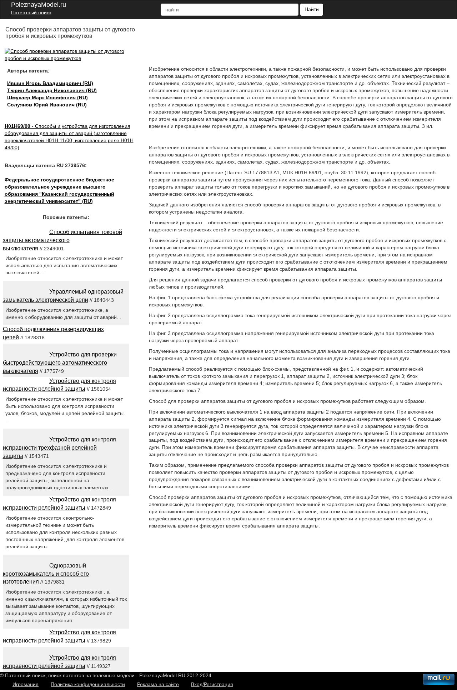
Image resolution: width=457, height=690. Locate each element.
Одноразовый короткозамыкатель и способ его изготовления (46, 573)
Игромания (25, 684)
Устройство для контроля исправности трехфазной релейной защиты (59, 447)
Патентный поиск (31, 12)
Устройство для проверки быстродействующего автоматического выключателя (60, 362)
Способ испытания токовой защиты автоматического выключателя (62, 240)
